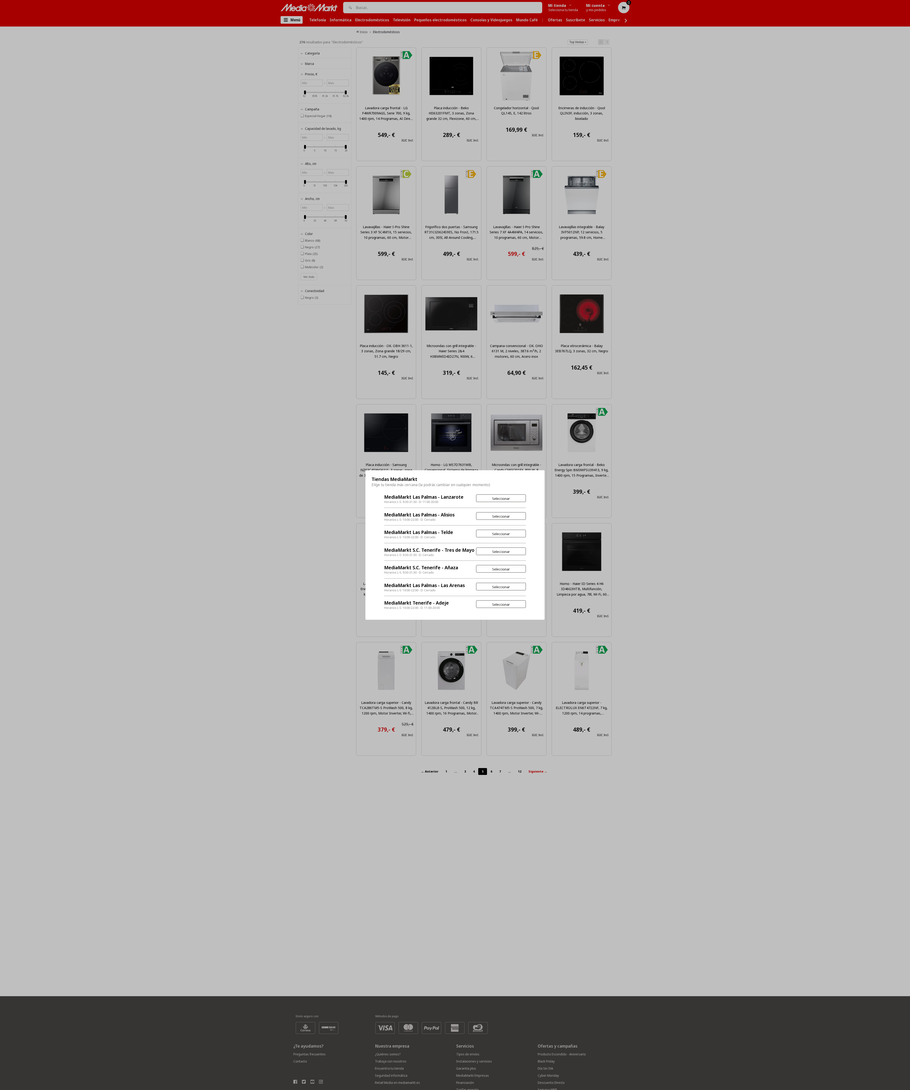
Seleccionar (501, 498)
